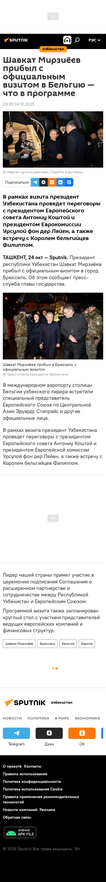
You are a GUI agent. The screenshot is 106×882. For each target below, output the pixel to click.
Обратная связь (17, 817)
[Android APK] (20, 833)
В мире (62, 718)
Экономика (87, 718)
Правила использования (25, 773)
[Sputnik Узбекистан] (17, 42)
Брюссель (47, 643)
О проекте (12, 766)
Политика (38, 718)
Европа (86, 643)
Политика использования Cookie (33, 789)
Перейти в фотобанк (67, 172)
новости (12, 718)
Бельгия (68, 643)
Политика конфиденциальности (32, 781)
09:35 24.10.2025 (18, 104)
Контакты (32, 766)
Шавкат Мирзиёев (19, 643)
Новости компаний (20, 809)
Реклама (47, 809)
